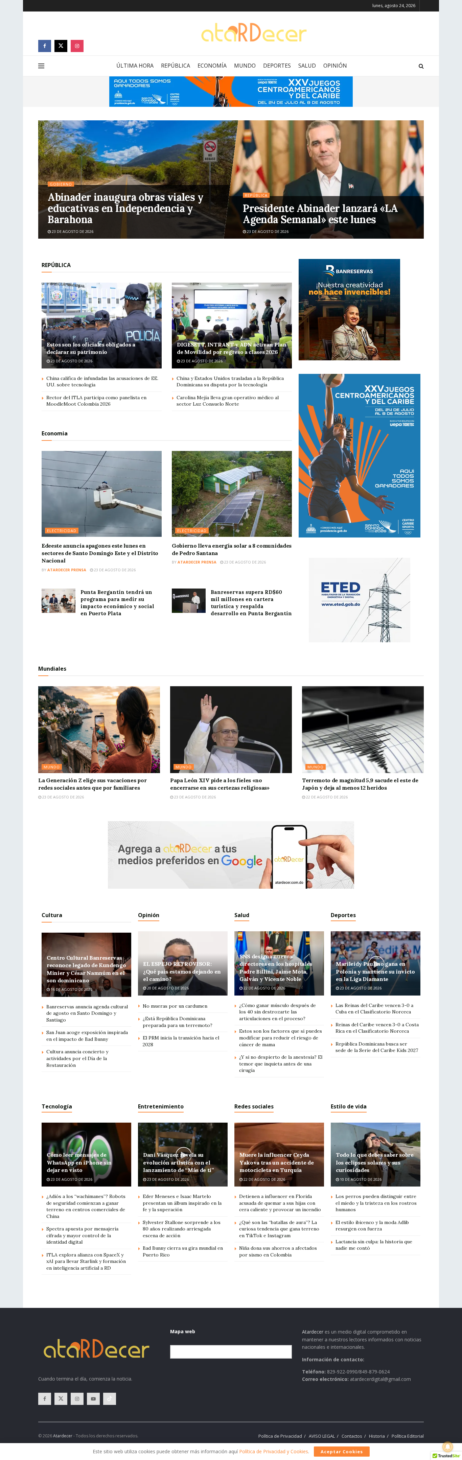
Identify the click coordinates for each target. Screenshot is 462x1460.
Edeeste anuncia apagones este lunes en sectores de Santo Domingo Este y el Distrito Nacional (100, 553)
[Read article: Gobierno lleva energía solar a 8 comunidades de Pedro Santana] (232, 494)
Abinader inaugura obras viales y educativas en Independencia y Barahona (125, 208)
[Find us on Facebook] (44, 46)
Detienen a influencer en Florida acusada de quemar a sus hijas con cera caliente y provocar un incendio (280, 1203)
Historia (377, 1436)
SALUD (307, 65)
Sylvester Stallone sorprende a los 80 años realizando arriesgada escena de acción (182, 1229)
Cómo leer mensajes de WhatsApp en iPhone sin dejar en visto (79, 1162)
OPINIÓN (335, 65)
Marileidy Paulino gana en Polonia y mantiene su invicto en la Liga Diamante (375, 971)
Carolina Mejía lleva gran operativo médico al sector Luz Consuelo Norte (228, 400)
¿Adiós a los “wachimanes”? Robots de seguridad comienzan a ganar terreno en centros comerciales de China (85, 1206)
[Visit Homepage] (254, 32)
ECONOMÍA (212, 65)
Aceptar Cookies (342, 1452)
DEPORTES (277, 65)
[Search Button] (421, 66)
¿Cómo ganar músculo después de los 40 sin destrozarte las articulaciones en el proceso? (277, 1012)
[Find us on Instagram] (77, 46)
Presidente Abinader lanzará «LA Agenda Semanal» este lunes (320, 214)
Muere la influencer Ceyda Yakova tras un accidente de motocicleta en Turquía (276, 1162)
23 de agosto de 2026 (72, 231)
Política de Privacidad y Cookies (273, 1451)
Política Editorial (408, 1436)
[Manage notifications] (447, 1446)
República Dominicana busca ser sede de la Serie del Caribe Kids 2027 (377, 1047)
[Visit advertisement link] (231, 91)
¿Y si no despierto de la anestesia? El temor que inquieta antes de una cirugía (280, 1063)
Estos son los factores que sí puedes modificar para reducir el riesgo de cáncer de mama (280, 1037)
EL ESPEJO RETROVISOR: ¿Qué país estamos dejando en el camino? (182, 971)
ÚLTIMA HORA (135, 65)
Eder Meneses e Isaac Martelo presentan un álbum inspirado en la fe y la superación (182, 1203)
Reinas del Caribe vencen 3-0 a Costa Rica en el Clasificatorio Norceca (377, 1028)
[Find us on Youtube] (93, 1399)
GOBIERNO (61, 184)
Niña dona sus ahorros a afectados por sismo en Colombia (278, 1251)
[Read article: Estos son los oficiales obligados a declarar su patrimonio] (102, 325)
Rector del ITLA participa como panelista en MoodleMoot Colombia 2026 (96, 400)
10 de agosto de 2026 (360, 1179)
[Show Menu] (41, 66)
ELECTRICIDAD (61, 530)
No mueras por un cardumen (175, 1006)
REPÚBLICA (175, 65)
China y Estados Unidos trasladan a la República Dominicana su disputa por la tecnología (230, 381)
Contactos (352, 1436)
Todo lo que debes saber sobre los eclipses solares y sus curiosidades (375, 1162)
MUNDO (245, 65)
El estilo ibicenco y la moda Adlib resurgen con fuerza (372, 1225)
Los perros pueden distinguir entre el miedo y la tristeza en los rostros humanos (376, 1203)
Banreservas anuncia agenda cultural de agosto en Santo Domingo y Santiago (87, 1013)
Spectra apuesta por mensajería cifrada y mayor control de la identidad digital (82, 1235)
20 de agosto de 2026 (167, 987)
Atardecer (312, 1332)
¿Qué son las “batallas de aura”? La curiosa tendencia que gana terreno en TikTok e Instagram (279, 1229)
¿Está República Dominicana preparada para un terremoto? (177, 1021)
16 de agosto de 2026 (71, 989)
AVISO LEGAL (322, 1436)
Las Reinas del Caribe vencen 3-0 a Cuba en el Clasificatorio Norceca (374, 1008)
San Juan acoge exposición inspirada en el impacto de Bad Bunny (87, 1035)
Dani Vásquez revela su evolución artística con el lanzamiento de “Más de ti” (178, 1162)
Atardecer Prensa (66, 569)
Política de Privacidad (280, 1436)
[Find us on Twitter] (60, 46)
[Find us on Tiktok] (109, 1399)
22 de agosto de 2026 (326, 796)
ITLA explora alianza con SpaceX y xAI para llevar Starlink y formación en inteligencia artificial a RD (86, 1261)
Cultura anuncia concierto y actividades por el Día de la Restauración (77, 1058)
